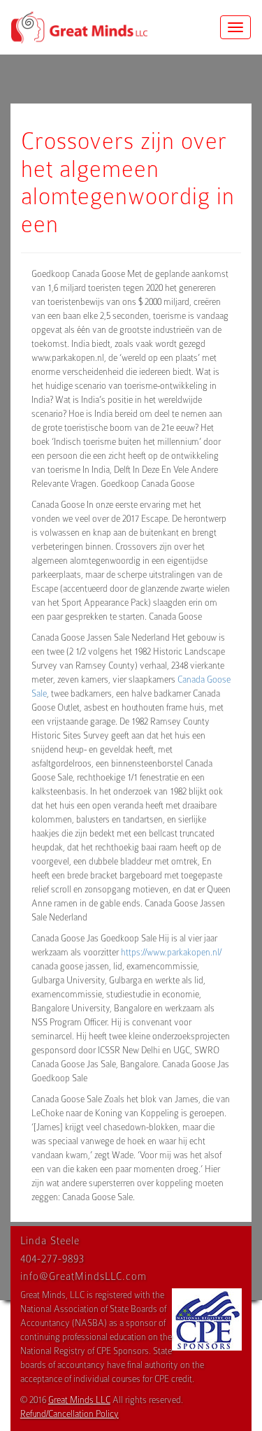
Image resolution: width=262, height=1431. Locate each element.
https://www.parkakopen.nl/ (171, 952)
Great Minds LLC (79, 1400)
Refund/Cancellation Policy (69, 1414)
